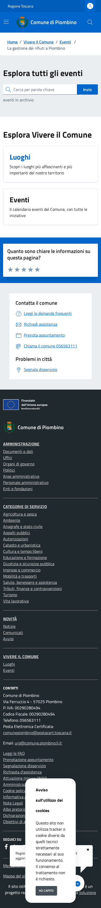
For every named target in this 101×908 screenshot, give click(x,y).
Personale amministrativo (25, 482)
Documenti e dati (18, 451)
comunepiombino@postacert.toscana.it (37, 733)
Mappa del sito (15, 876)
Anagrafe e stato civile (22, 526)
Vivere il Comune (39, 42)
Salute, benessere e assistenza (30, 582)
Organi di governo (18, 464)
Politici (9, 470)
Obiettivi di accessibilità (24, 821)
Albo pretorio (14, 809)
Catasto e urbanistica (21, 545)
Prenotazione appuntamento (28, 759)
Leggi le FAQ (14, 753)
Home (12, 42)
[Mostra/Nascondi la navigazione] (6, 22)
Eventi (65, 42)
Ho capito (46, 890)
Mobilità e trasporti (20, 576)
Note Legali (13, 803)
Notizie (9, 626)
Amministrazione (21, 444)
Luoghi (9, 664)
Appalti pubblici (16, 533)
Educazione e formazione (25, 557)
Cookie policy (14, 790)
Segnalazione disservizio (24, 766)
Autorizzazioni (15, 539)
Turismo (10, 595)
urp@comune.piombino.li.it (38, 743)
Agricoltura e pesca (20, 514)
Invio (87, 89)
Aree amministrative (21, 476)
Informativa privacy (20, 797)
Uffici (7, 458)
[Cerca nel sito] (90, 22)
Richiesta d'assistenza (22, 772)
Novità (10, 619)
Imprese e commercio (21, 570)
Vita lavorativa (16, 601)
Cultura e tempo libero (22, 551)
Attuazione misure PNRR (25, 778)
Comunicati (13, 632)
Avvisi (8, 639)
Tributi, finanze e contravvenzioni (32, 588)
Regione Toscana (20, 6)
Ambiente (11, 520)
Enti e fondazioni (18, 489)
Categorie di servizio (25, 506)
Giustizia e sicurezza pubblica (28, 564)
